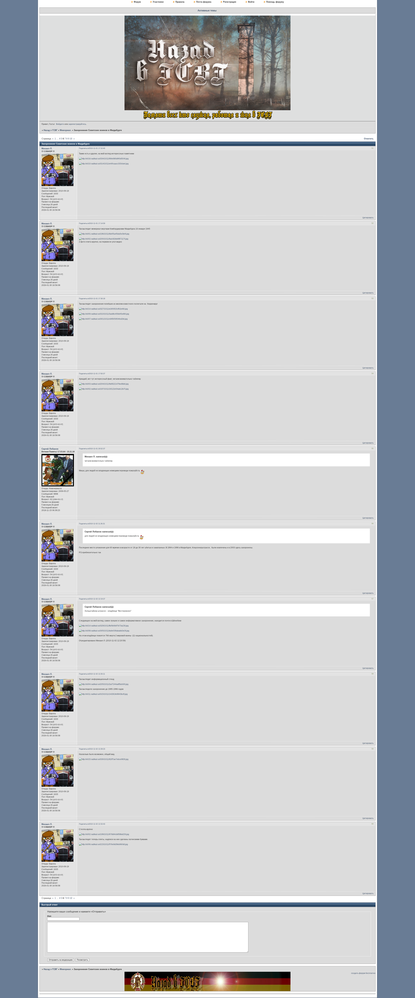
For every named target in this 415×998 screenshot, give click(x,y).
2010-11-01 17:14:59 (97, 223)
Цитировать (368, 218)
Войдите (60, 124)
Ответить (369, 138)
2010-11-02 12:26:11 (97, 674)
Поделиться (84, 148)
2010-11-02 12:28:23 (97, 749)
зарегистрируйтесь (77, 124)
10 (71, 138)
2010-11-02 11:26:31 (97, 524)
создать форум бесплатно (363, 973)
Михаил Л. (47, 148)
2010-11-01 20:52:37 (97, 449)
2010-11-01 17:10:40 (97, 148)
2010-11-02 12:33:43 (97, 824)
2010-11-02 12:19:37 (97, 599)
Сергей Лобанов (50, 449)
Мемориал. (65, 130)
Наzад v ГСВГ (50, 130)
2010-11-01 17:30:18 (97, 298)
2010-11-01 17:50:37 (97, 374)
